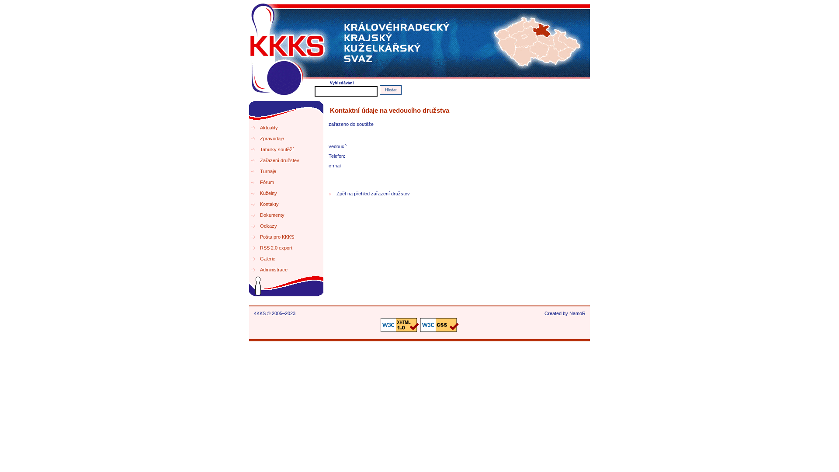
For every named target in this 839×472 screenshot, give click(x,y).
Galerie (267, 258)
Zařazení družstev (279, 160)
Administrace (274, 269)
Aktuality (269, 127)
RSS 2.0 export (276, 247)
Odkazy (268, 226)
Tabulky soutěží (277, 149)
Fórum (267, 182)
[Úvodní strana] (419, 40)
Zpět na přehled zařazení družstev (373, 193)
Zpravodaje (272, 138)
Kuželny (268, 193)
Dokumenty (272, 215)
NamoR (577, 313)
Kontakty (269, 204)
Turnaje (268, 171)
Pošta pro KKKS (277, 236)
